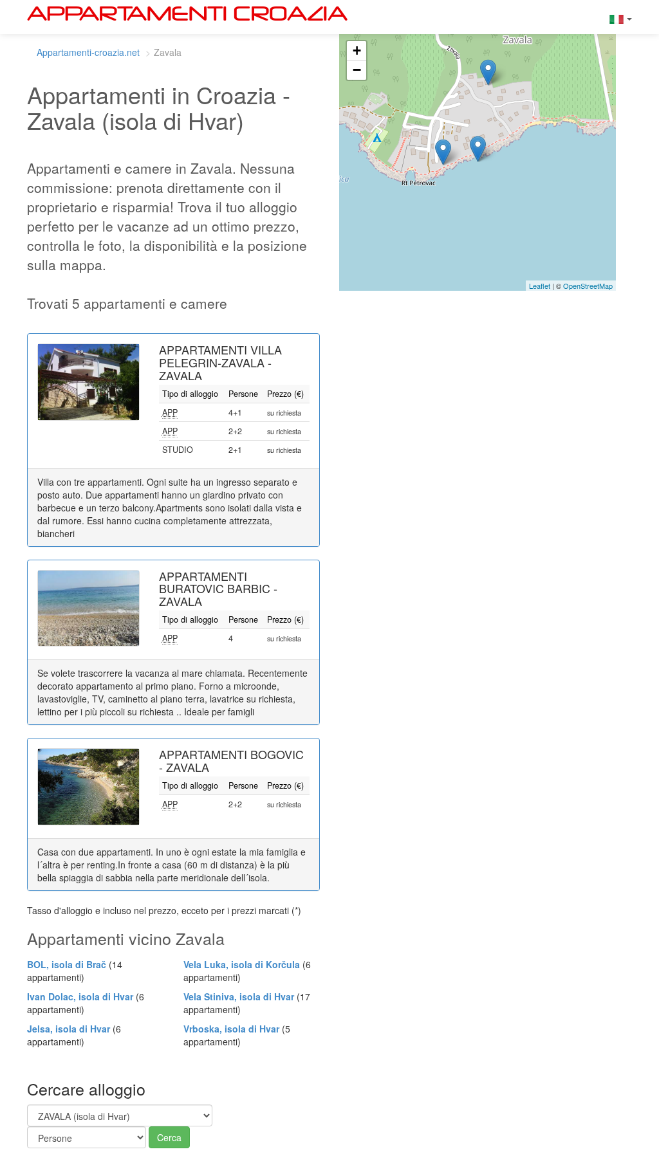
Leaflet (539, 285)
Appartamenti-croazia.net (88, 52)
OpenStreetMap (588, 285)
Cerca (169, 1137)
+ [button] (357, 50)
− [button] (357, 70)
